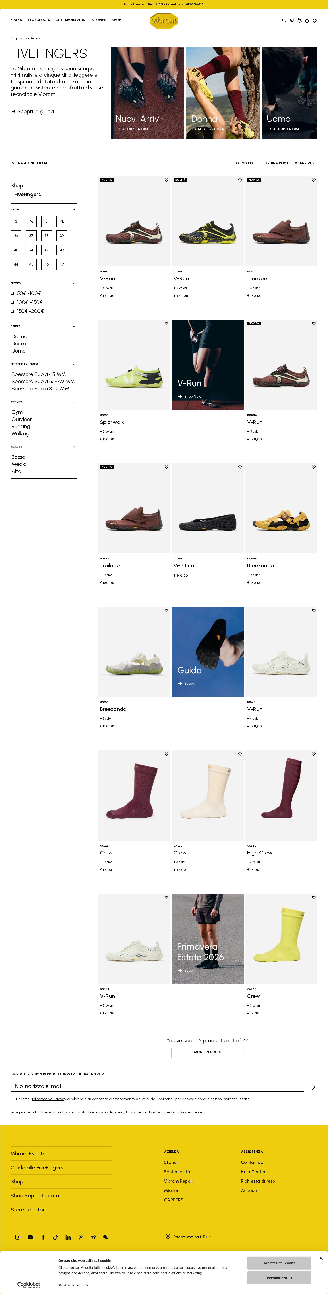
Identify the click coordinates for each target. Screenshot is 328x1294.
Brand (16, 20)
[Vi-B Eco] (208, 508)
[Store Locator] (292, 20)
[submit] (310, 1087)
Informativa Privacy (49, 1099)
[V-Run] (134, 221)
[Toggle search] (284, 20)
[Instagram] (18, 1236)
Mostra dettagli (70, 1285)
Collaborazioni (71, 20)
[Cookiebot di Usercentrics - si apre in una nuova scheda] (28, 1285)
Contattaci (252, 1162)
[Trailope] (281, 221)
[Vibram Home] (164, 21)
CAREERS (173, 1200)
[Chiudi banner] (321, 1258)
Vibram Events (28, 1153)
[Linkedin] (68, 1236)
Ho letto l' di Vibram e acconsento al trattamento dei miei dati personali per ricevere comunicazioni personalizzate (133, 1099)
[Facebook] (43, 1236)
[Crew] (134, 795)
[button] (188, 1236)
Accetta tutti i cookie (279, 1263)
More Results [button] (208, 1052)
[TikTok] (55, 1236)
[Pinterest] (80, 1236)
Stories (99, 20)
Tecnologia (38, 20)
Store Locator (28, 1209)
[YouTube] (30, 1236)
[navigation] (66, 20)
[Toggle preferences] (314, 20)
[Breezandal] (281, 508)
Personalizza (277, 1277)
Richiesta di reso (258, 1181)
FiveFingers (31, 38)
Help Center (253, 1171)
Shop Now (192, 396)
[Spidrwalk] (134, 365)
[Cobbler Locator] (299, 20)
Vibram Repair (178, 1181)
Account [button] (250, 1190)
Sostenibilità (177, 1171)
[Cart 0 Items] (307, 20)
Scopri (189, 683)
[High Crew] (281, 795)
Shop (116, 20)
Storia (170, 1162)
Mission (172, 1190)
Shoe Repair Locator (36, 1195)
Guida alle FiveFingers (38, 1167)
